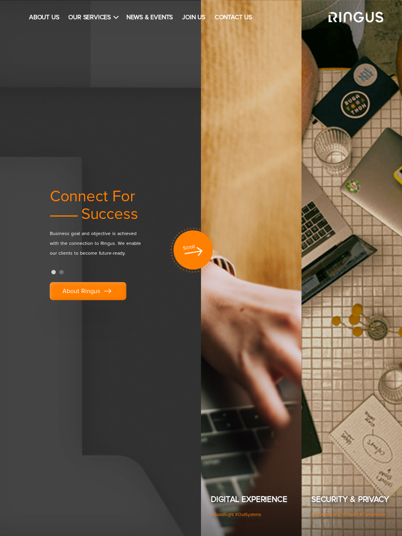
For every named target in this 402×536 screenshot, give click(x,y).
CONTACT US (233, 17)
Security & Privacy (350, 499)
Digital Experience (249, 499)
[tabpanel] (110, 226)
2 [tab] (62, 272)
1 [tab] (54, 272)
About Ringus (82, 291)
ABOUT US (44, 17)
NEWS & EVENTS (149, 17)
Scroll (189, 248)
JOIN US (193, 17)
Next (390, 270)
